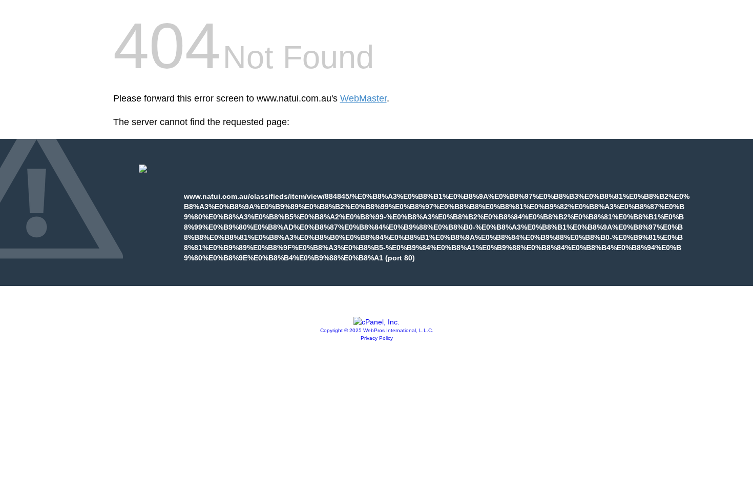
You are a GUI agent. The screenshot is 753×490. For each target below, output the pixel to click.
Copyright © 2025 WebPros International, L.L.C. (376, 330)
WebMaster (363, 98)
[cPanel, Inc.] (376, 322)
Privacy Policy (377, 338)
